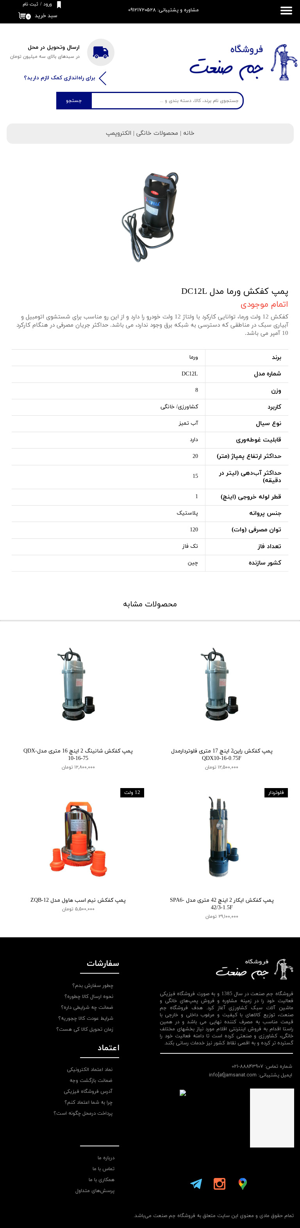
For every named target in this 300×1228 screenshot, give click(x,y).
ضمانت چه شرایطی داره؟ (87, 1007)
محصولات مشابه (150, 604)
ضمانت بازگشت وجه (91, 1080)
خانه (189, 133)
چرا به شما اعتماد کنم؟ (88, 1102)
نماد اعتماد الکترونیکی (89, 1069)
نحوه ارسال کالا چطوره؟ (88, 996)
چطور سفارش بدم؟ (92, 985)
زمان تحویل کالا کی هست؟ (84, 1029)
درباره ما (106, 1158)
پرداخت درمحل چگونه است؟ (83, 1113)
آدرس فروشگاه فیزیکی (88, 1091)
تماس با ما (103, 1169)
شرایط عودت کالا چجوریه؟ (85, 1018)
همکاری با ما (101, 1179)
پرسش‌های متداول (94, 1190)
